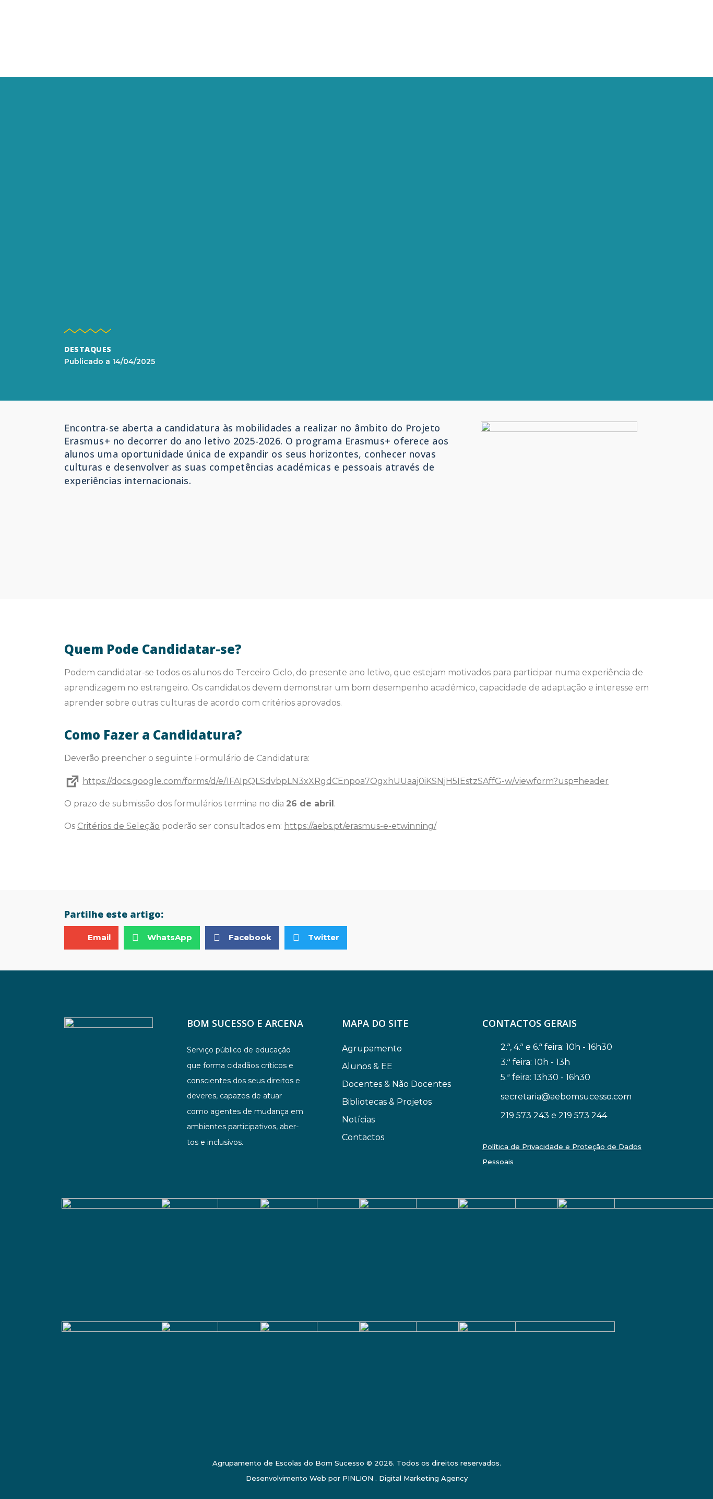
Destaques (88, 349)
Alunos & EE (367, 1066)
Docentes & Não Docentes (396, 1084)
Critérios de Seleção (118, 826)
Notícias (358, 1120)
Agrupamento (372, 1048)
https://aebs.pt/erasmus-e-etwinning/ (360, 826)
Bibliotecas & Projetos (387, 1102)
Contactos (363, 1137)
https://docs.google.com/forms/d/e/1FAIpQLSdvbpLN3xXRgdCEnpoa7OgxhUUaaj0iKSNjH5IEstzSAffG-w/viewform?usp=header (345, 781)
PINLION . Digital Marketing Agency (405, 1478)
